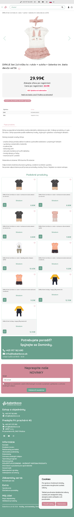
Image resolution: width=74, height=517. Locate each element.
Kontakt (5, 445)
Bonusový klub (7, 461)
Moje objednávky (8, 498)
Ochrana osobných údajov (12, 456)
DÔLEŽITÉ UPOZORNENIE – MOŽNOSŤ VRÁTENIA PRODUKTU (24, 463)
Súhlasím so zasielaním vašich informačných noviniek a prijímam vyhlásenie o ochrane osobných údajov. (34, 385)
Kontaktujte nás (8, 481)
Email (5, 376)
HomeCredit (6, 468)
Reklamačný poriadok (10, 449)
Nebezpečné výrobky (10, 470)
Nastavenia (61, 504)
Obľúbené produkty (9, 501)
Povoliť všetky (48, 504)
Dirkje (32, 109)
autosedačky (30, 507)
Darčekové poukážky (10, 490)
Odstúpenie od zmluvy (10, 473)
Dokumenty (6, 454)
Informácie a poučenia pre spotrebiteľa (17, 466)
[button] (2, 7)
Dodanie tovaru (8, 447)
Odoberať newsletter (36, 390)
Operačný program (9, 459)
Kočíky (21, 507)
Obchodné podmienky (10, 452)
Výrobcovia (6, 488)
